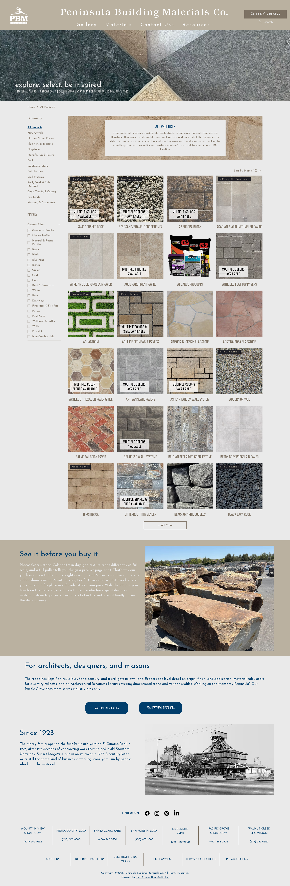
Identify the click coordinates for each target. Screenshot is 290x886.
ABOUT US (53, 859)
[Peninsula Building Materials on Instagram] (157, 813)
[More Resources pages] (212, 25)
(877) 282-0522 (32, 841)
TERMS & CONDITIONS (201, 859)
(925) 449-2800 (180, 842)
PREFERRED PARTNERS (89, 859)
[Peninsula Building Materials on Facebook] (147, 813)
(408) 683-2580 (144, 839)
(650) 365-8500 (71, 839)
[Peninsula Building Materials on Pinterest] (166, 813)
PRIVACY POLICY (237, 859)
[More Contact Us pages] (173, 25)
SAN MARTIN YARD (144, 831)
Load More (165, 525)
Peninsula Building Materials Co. (144, 11)
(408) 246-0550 (107, 839)
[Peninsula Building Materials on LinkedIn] (176, 813)
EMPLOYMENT (163, 859)
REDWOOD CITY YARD (71, 831)
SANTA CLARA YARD (107, 831)
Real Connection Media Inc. (152, 877)
